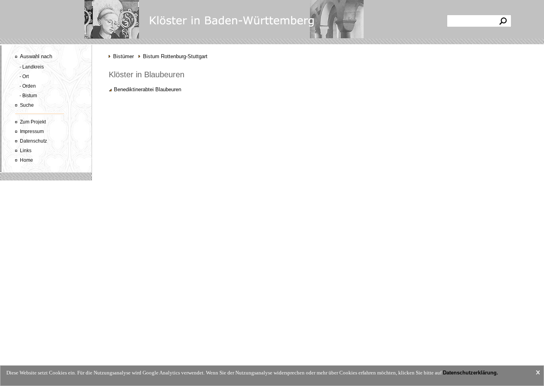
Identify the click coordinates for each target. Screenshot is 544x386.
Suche (27, 105)
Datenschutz (33, 141)
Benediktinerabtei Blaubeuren (147, 89)
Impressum (32, 131)
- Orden (28, 86)
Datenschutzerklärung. (470, 373)
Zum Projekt (33, 122)
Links (25, 150)
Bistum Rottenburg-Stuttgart (175, 56)
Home (26, 160)
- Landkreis (32, 67)
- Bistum (28, 95)
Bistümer (123, 56)
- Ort (24, 76)
